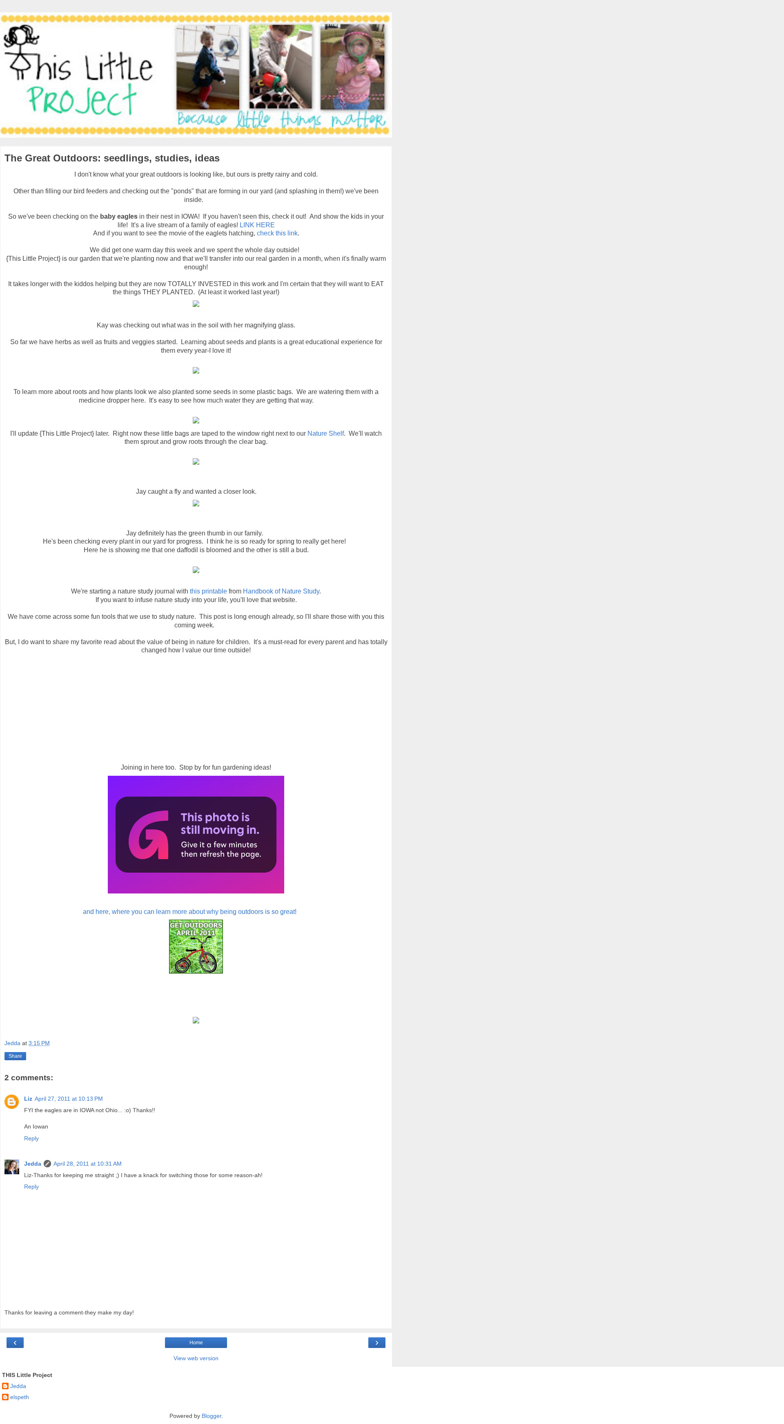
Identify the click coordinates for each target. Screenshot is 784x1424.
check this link (277, 233)
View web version (196, 1358)
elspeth (19, 1397)
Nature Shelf (325, 433)
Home (196, 1343)
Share (15, 1056)
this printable (208, 591)
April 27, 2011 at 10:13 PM (69, 1098)
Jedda (32, 1163)
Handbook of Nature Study (281, 591)
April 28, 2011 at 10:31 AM (87, 1163)
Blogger (211, 1416)
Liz (28, 1098)
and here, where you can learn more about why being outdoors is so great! (189, 911)
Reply (31, 1138)
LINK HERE (257, 225)
